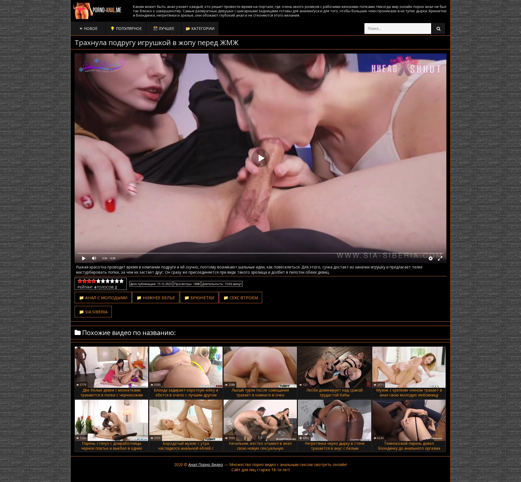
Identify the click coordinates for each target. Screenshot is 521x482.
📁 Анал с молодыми (103, 297)
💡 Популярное (126, 28)
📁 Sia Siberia (93, 311)
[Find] (438, 28)
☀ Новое (88, 28)
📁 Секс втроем (240, 297)
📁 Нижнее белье (155, 297)
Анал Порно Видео (205, 464)
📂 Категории (200, 28)
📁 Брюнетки (199, 297)
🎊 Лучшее (163, 28)
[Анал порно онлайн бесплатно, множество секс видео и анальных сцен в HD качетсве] (97, 11)
